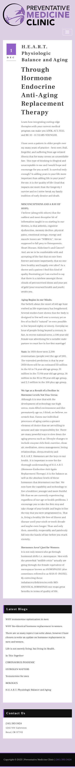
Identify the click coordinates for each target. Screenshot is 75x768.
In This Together (14, 655)
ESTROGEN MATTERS (17, 669)
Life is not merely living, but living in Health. (30, 648)
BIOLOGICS (12, 683)
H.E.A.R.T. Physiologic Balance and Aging (45, 53)
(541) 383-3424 (14, 723)
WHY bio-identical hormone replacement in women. (34, 626)
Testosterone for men (17, 676)
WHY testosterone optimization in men (27, 619)
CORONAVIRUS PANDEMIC (20, 662)
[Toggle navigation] (67, 32)
